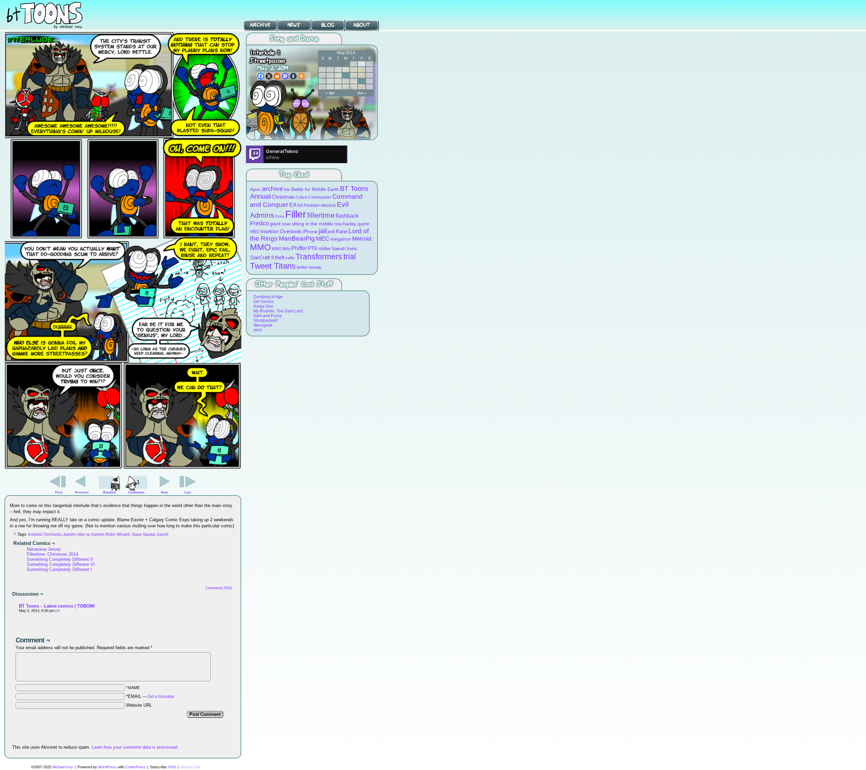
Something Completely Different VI (61, 564)
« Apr (330, 93)
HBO (254, 231)
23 (361, 81)
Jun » (361, 93)
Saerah (338, 248)
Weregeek (262, 325)
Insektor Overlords (45, 534)
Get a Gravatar (160, 696)
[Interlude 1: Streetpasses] (123, 468)
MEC (322, 238)
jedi (331, 231)
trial (349, 256)
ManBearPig (297, 238)
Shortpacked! (265, 320)
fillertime (321, 215)
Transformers (319, 256)
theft (279, 257)
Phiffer (299, 248)
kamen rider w (76, 534)
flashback (347, 216)
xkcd (257, 330)
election (328, 205)
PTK (313, 248)
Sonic (352, 248)
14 (345, 75)
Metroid (361, 239)
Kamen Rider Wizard (110, 534)
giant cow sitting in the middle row (306, 223)
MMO (260, 247)
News (294, 25)
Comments (136, 486)
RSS (172, 767)
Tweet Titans (273, 265)
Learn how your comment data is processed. (135, 747)
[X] (269, 76)
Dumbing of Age (268, 296)
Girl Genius (263, 301)
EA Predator (309, 205)
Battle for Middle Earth (315, 189)
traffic (290, 258)
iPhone (310, 231)
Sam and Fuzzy (267, 315)
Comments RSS (218, 588)
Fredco (259, 223)
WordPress (107, 767)
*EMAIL (150, 696)
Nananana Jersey (44, 549)
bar (287, 189)
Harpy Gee (263, 306)
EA (293, 205)
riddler (325, 248)
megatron (341, 239)
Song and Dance (294, 38)
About (362, 25)
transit (162, 534)
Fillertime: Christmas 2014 (52, 554)
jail (322, 231)
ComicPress (135, 767)
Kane (341, 231)
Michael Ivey (62, 767)
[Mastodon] (285, 76)
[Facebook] (260, 76)
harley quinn (356, 223)
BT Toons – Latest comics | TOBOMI (57, 606)
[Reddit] (277, 76)
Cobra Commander (313, 197)
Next (164, 492)
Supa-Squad (143, 534)
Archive (260, 25)
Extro (279, 216)
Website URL (139, 705)
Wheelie (315, 267)
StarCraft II (262, 257)
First (58, 492)
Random (109, 492)
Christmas (283, 197)
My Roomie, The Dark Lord (278, 311)
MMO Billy (281, 248)
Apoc (255, 189)
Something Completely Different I (59, 569)
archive (272, 188)
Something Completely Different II (60, 559)
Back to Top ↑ (191, 767)
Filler (295, 214)
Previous (82, 492)
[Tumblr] (293, 76)
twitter (302, 267)
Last (187, 492)
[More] (301, 76)
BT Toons (50, 15)
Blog (327, 25)
